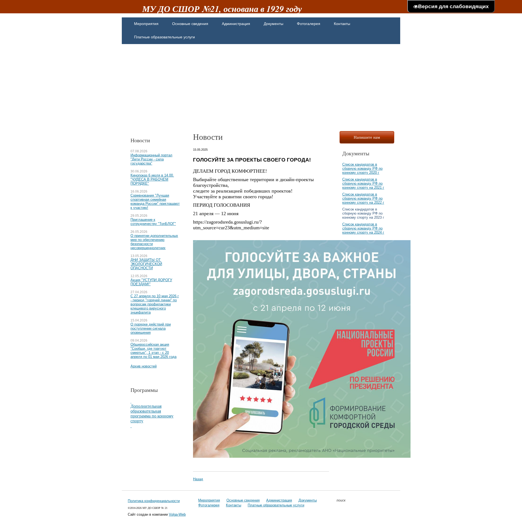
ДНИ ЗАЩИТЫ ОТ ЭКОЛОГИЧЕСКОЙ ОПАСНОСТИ (146, 264)
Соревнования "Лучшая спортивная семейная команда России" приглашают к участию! (155, 201)
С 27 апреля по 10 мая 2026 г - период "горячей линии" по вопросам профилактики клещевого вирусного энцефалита (154, 304)
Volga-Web (177, 514)
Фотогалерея (208, 505)
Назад (198, 479)
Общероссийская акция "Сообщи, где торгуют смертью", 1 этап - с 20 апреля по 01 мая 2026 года (153, 350)
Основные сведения (243, 500)
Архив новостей (143, 366)
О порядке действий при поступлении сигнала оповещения (150, 328)
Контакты (233, 505)
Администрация (279, 500)
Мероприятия (209, 500)
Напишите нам (367, 137)
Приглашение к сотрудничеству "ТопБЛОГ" (153, 222)
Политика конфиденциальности (154, 501)
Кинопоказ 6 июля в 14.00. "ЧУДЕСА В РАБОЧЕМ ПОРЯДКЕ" (152, 179)
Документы (308, 500)
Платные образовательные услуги (276, 505)
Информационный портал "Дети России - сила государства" (151, 159)
